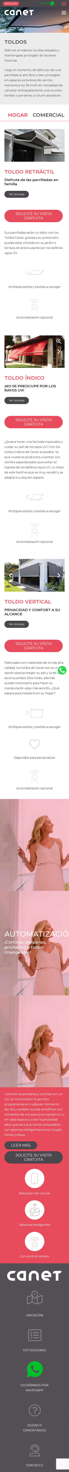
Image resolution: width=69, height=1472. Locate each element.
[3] (34, 1370)
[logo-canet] (19, 12)
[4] (34, 1410)
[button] (63, 3)
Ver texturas (16, 194)
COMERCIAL (48, 115)
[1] (34, 1300)
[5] (34, 1450)
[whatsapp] (46, 4)
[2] (34, 1335)
